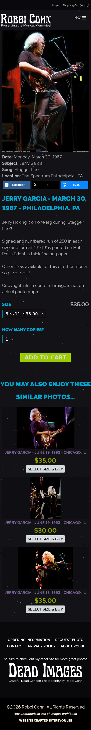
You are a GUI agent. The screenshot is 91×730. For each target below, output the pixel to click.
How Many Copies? (23, 329)
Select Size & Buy (45, 469)
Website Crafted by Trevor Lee (45, 720)
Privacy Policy (42, 646)
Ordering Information (29, 640)
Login (55, 5)
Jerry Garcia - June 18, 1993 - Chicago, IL (45, 592)
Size (6, 304)
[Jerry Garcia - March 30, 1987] (45, 150)
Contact (15, 646)
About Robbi (72, 646)
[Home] (25, 20)
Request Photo (69, 640)
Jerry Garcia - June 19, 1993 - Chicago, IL (45, 452)
